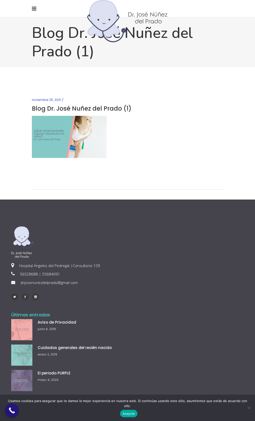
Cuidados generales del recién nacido (75, 347)
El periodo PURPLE (54, 373)
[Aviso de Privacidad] (21, 329)
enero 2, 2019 (47, 354)
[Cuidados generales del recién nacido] (21, 355)
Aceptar (129, 414)
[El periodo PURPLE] (21, 380)
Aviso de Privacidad (57, 322)
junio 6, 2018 (47, 329)
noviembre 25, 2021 (46, 100)
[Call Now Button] (12, 410)
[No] (248, 407)
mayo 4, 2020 (48, 380)
